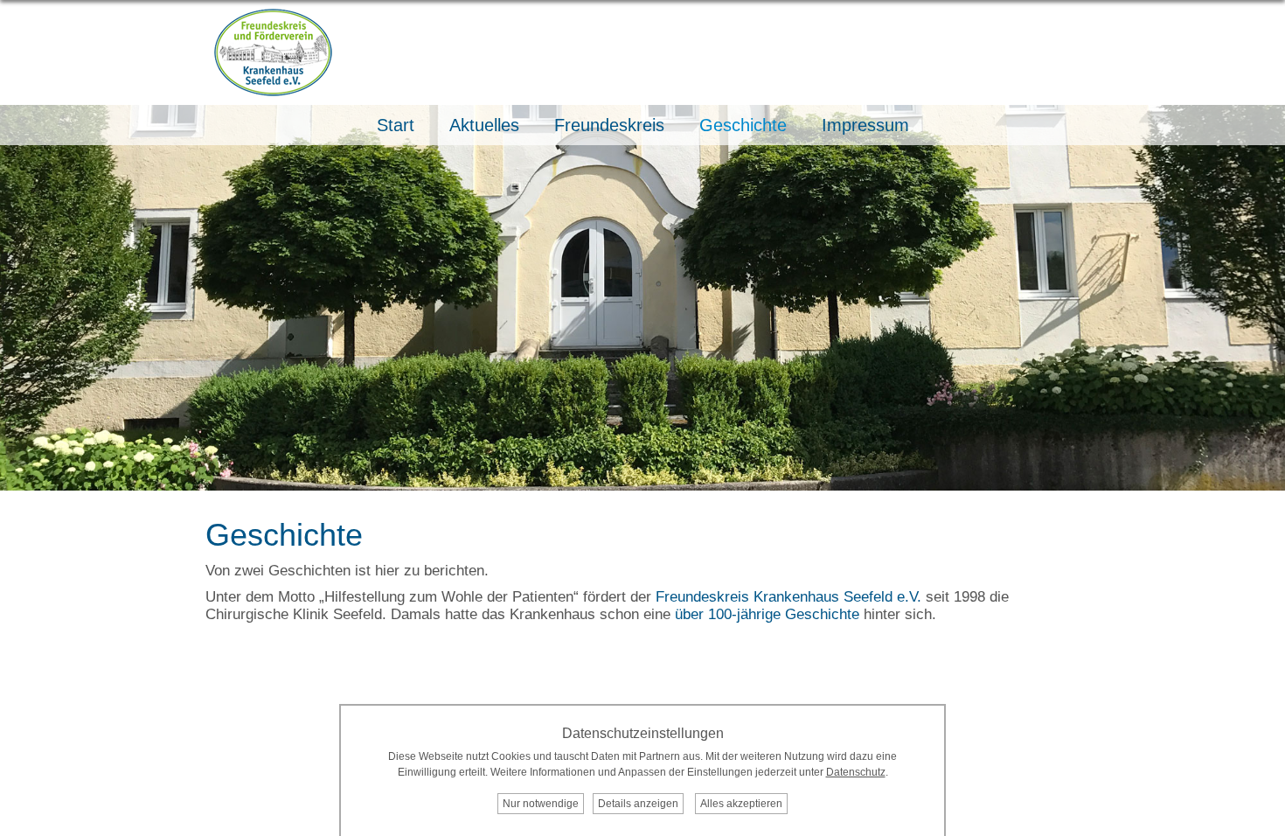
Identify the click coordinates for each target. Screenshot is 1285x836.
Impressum (865, 125)
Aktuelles (484, 125)
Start (395, 125)
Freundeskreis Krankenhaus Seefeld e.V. (788, 597)
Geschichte (743, 125)
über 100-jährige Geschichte (767, 614)
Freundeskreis (609, 125)
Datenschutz (856, 772)
